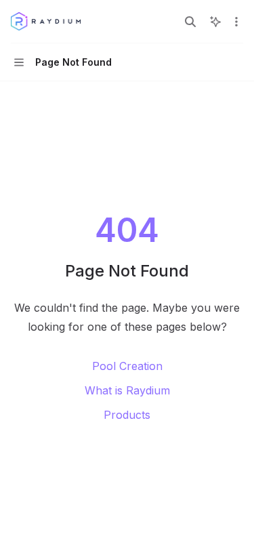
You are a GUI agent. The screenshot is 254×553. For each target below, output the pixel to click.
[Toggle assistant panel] (215, 22)
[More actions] (236, 21)
